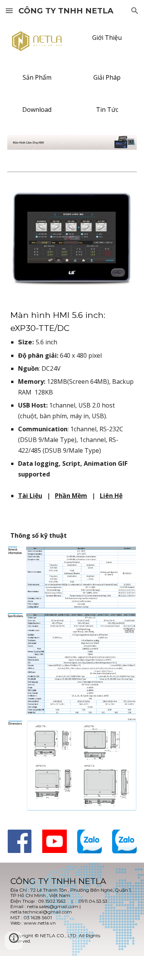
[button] (9, 10)
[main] (72, 394)
